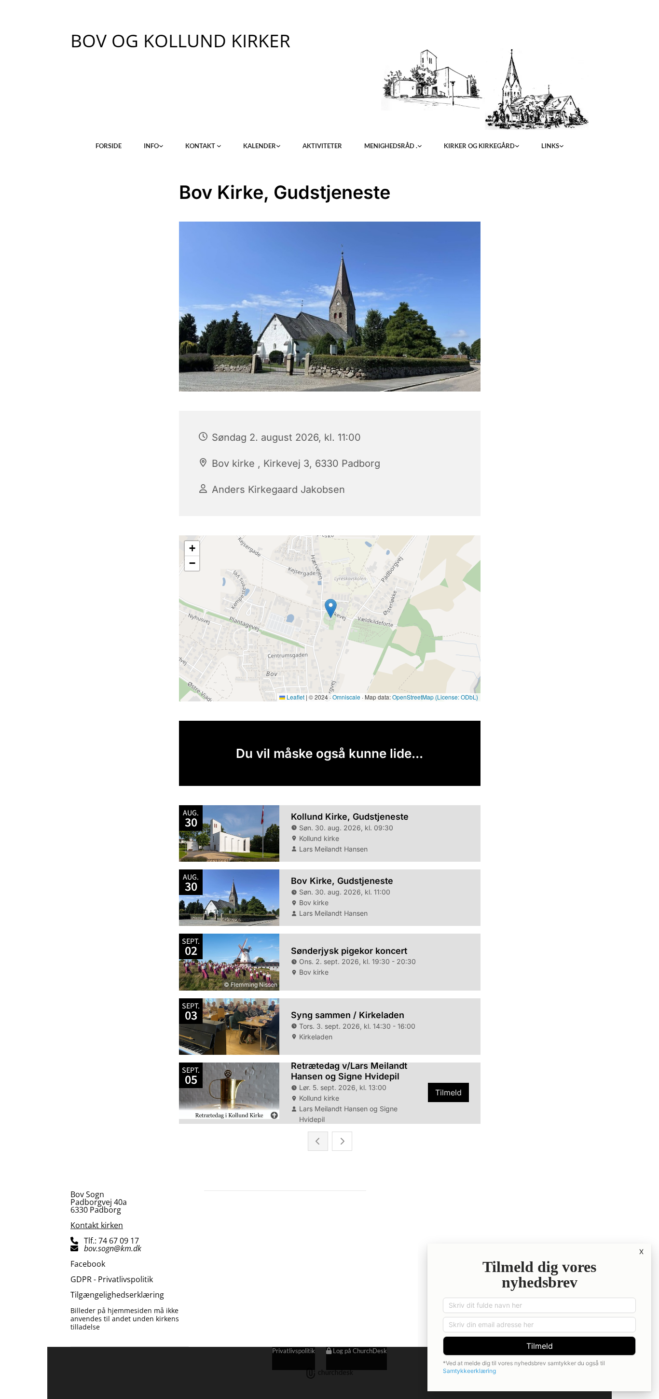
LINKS (550, 146)
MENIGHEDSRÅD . (390, 146)
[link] (153, 146)
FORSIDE (109, 146)
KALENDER (259, 146)
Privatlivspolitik (293, 1351)
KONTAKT (201, 146)
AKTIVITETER (322, 146)
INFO (151, 146)
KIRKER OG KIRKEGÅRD (479, 146)
